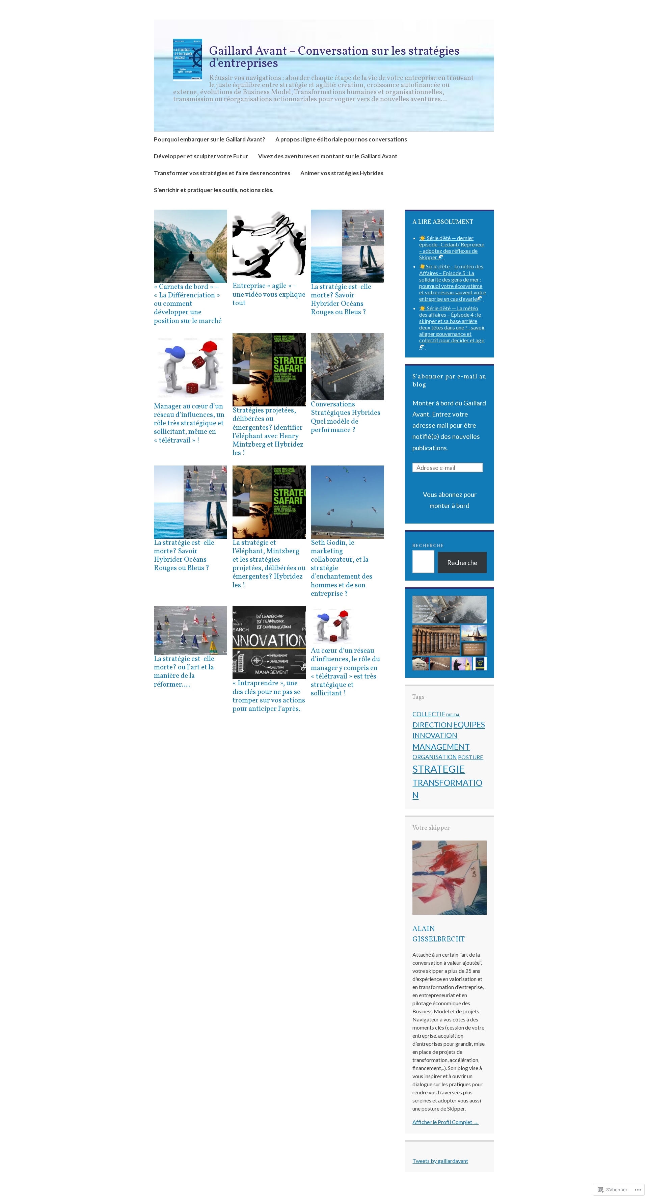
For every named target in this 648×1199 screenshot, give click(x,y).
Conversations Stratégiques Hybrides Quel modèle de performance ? (345, 417)
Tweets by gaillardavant (440, 1160)
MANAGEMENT (441, 746)
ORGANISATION (434, 757)
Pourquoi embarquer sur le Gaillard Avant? (209, 139)
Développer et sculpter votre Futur (201, 156)
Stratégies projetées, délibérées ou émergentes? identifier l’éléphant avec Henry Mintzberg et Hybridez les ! (268, 432)
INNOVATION (434, 735)
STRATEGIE (438, 769)
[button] (449, 609)
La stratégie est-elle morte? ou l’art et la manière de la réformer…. (184, 672)
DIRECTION (432, 724)
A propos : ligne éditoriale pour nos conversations (341, 139)
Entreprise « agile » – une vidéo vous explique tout (269, 294)
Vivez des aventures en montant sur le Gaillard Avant (328, 156)
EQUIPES (469, 724)
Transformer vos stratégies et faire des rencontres (222, 173)
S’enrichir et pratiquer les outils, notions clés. (213, 189)
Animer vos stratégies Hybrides (341, 173)
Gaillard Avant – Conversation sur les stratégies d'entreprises (334, 57)
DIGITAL (453, 715)
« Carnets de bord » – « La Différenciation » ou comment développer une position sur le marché (188, 304)
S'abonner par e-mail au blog (449, 381)
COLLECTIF (428, 714)
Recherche (428, 545)
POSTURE (470, 757)
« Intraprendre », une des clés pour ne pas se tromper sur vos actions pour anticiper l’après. (269, 696)
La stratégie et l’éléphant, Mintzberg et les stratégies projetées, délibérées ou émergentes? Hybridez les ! (269, 564)
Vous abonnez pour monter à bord (450, 499)
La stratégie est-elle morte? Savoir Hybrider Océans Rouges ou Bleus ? (341, 300)
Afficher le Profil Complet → (445, 1122)
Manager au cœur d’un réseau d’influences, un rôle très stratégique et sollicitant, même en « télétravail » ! (189, 424)
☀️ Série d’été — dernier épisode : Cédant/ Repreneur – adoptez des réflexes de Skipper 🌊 (452, 248)
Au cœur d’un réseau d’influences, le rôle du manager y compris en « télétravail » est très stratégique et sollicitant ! (345, 672)
